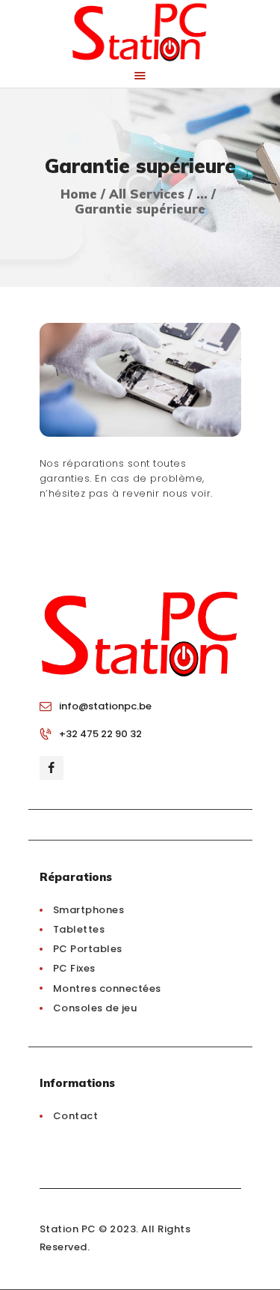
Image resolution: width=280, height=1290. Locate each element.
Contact (76, 1116)
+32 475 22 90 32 (100, 734)
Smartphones (89, 910)
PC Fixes (74, 968)
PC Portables (87, 949)
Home (78, 194)
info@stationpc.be (105, 706)
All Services (146, 194)
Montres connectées (107, 988)
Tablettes (79, 929)
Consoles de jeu (95, 1008)
